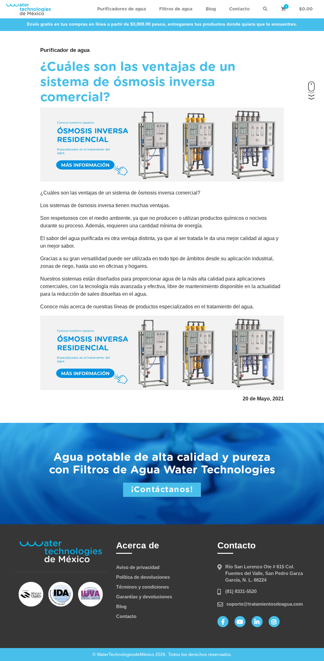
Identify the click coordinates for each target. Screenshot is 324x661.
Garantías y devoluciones (144, 596)
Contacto (239, 9)
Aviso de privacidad (137, 567)
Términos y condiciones (142, 587)
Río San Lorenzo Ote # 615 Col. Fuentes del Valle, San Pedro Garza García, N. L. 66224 (264, 573)
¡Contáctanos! (162, 490)
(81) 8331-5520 (241, 591)
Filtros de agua (175, 9)
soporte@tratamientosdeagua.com (264, 604)
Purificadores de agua (121, 9)
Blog (211, 9)
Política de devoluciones (143, 577)
